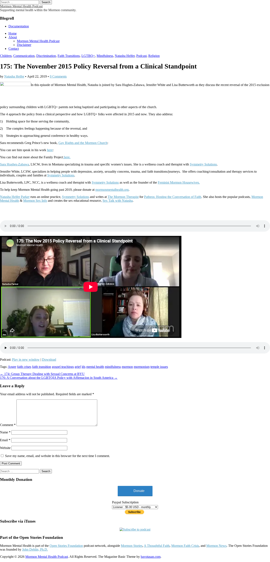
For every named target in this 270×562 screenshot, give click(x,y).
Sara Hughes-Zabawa (14, 164)
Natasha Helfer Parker (15, 197)
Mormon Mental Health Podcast (21, 6)
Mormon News (216, 545)
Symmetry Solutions (203, 164)
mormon (127, 366)
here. (66, 157)
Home (12, 33)
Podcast (141, 56)
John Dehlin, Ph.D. (35, 549)
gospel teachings (63, 366)
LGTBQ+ (88, 56)
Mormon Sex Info (35, 200)
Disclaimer (24, 45)
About (12, 37)
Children (6, 56)
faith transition (41, 366)
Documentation (18, 26)
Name (5, 432)
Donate (139, 491)
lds (83, 366)
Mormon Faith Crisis (185, 545)
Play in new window (26, 359)
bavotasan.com (151, 556)
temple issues (159, 366)
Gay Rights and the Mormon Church (82, 143)
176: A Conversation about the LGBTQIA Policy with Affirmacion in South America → (58, 377)
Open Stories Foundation (66, 545)
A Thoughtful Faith (157, 545)
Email (5, 440)
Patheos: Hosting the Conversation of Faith (172, 197)
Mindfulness (105, 56)
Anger (12, 366)
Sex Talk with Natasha (118, 200)
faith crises (24, 366)
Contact (13, 48)
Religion (154, 56)
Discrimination (46, 56)
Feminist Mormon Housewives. (179, 182)
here (50, 150)
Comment (8, 425)
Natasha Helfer (125, 56)
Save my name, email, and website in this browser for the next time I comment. (57, 456)
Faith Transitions (69, 56)
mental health (95, 366)
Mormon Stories (131, 545)
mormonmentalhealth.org (112, 189)
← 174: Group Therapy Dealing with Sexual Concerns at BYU (42, 374)
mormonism (142, 366)
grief (78, 366)
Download (49, 359)
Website (5, 448)
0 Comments (58, 76)
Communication (24, 56)
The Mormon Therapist (123, 197)
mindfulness (113, 366)
